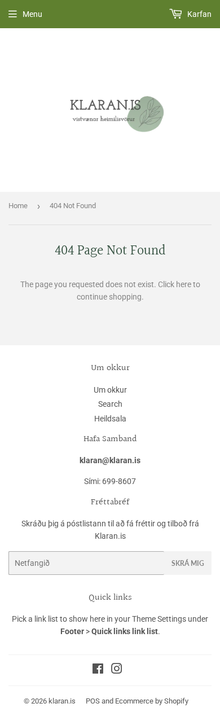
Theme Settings (159, 618)
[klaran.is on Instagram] (116, 670)
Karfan (199, 14)
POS (93, 701)
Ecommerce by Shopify (151, 701)
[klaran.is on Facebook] (98, 670)
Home (18, 205)
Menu (32, 14)
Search (110, 403)
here (183, 284)
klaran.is (62, 701)
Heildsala (110, 418)
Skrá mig (187, 563)
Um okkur (110, 389)
